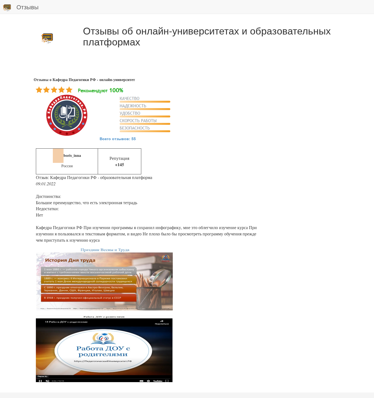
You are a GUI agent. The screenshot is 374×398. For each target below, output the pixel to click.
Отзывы (27, 6)
